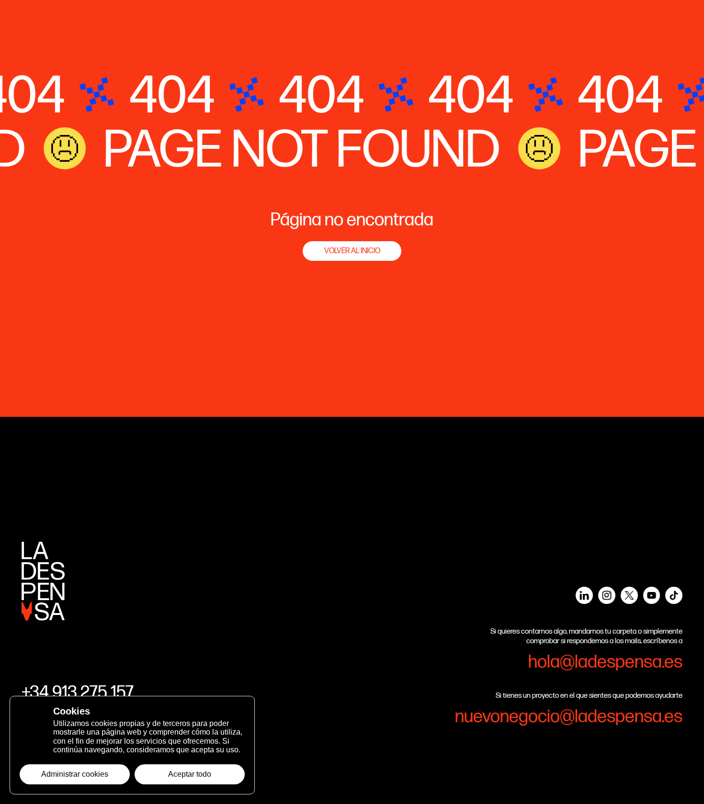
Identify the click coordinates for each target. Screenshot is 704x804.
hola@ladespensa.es (605, 662)
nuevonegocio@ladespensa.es (568, 716)
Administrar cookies (74, 774)
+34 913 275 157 (78, 693)
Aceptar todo (189, 774)
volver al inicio (352, 251)
